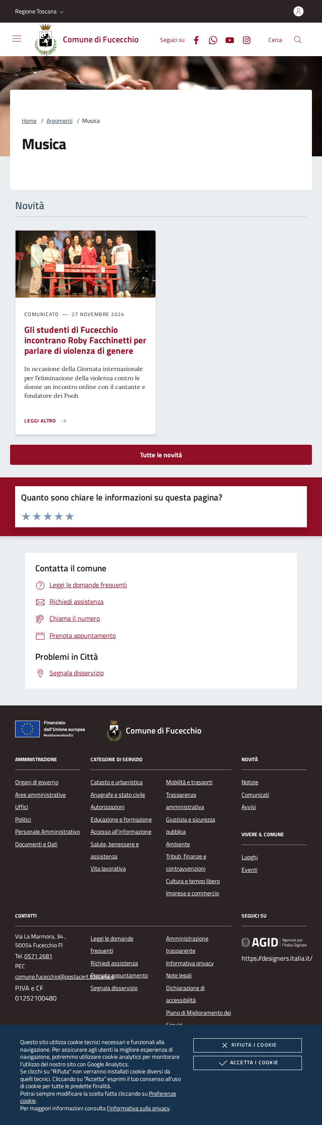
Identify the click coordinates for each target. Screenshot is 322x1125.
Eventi (249, 869)
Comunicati (255, 794)
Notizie (250, 782)
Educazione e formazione (121, 819)
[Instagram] (243, 39)
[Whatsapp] (209, 39)
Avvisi (249, 806)
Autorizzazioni (108, 806)
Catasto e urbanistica (117, 782)
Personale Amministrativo (47, 831)
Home (29, 120)
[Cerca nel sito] (298, 40)
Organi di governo (36, 782)
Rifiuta (254, 1045)
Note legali (179, 975)
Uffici (21, 806)
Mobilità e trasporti (189, 782)
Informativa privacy (190, 963)
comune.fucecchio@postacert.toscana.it (64, 976)
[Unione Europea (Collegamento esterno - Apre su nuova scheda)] (52, 730)
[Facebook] (192, 39)
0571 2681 (38, 956)
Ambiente (178, 844)
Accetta (254, 1062)
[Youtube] (226, 39)
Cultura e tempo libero (193, 881)
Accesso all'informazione (121, 831)
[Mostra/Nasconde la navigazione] (17, 39)
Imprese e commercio (192, 893)
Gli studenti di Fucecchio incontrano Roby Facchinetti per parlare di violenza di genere (85, 340)
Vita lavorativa (108, 868)
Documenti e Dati (36, 844)
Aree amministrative (40, 794)
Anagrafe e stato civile (118, 794)
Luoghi (250, 857)
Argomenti (60, 120)
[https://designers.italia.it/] (274, 941)
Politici (23, 819)
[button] (40, 11)
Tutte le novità (161, 455)
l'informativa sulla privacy (138, 1108)
